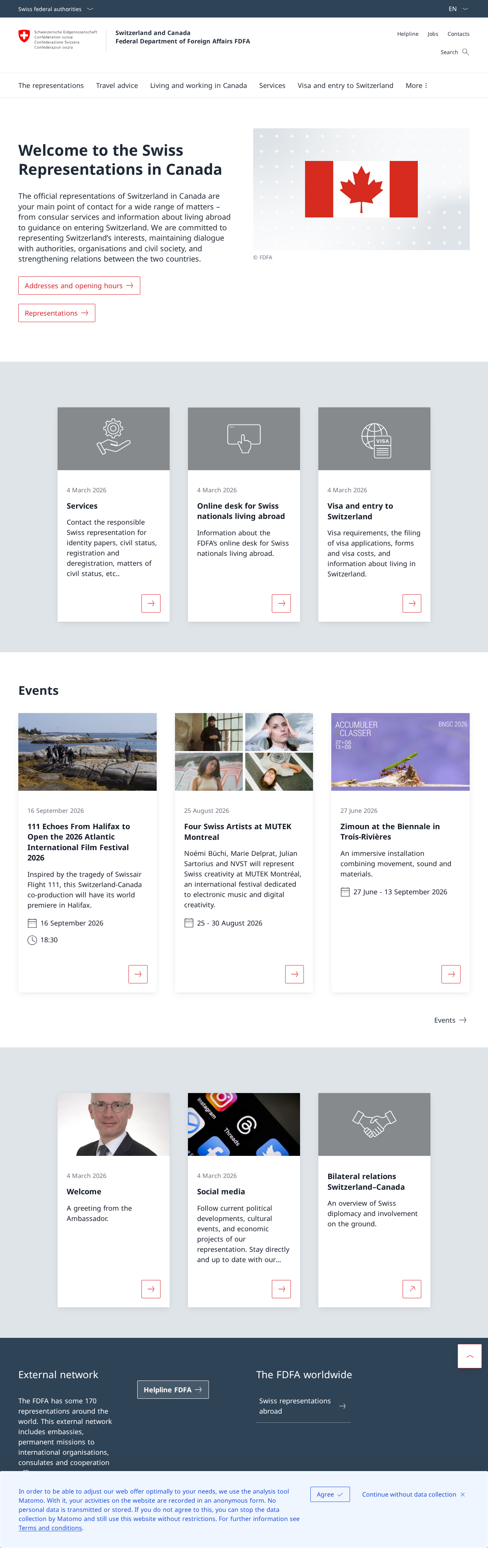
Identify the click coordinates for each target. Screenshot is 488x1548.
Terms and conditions (50, 1528)
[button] (51, 85)
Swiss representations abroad (295, 1406)
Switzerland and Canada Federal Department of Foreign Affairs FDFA (183, 37)
